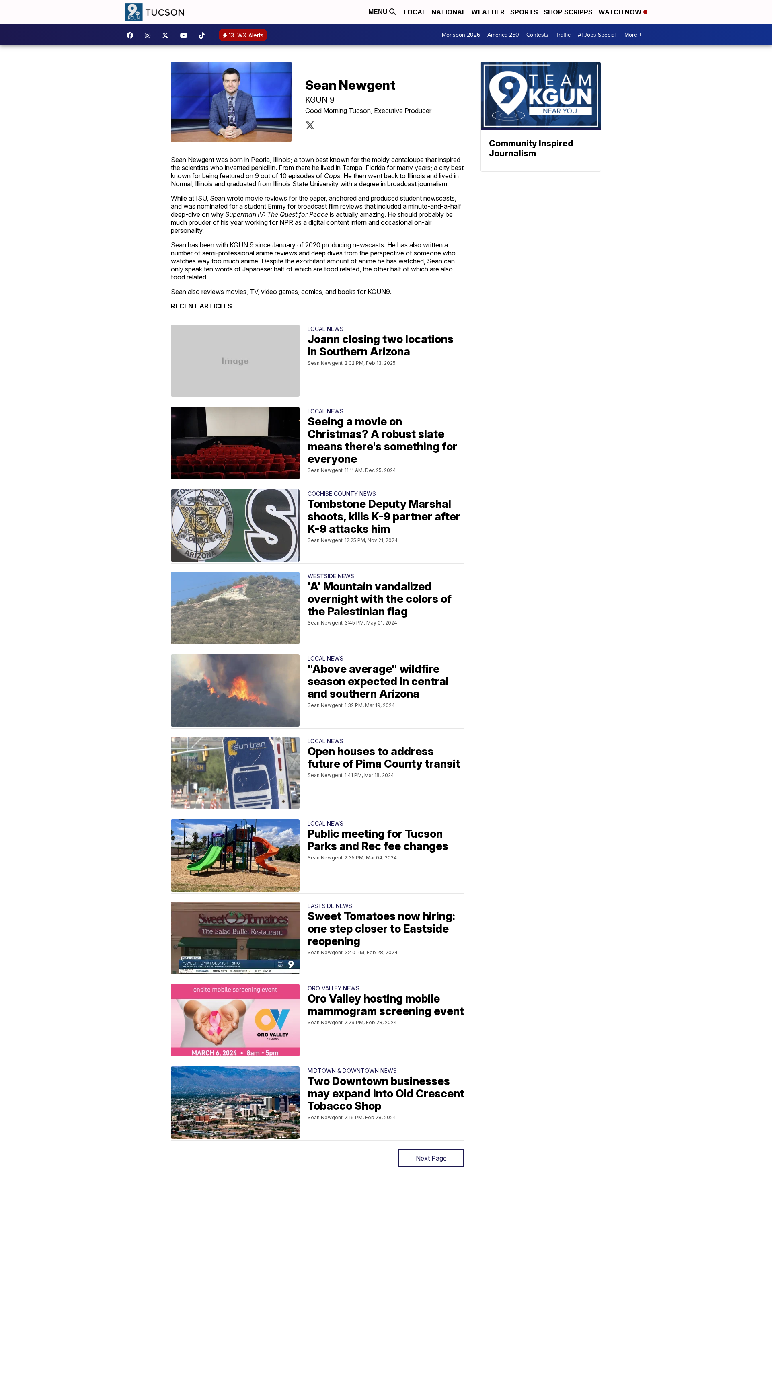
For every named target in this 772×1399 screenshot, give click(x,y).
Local (415, 12)
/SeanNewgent (310, 125)
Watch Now (620, 12)
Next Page (431, 1158)
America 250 (503, 35)
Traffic (563, 35)
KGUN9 (167, 35)
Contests (537, 35)
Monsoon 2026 (461, 35)
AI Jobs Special (597, 35)
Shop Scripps (568, 12)
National (448, 12)
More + (633, 35)
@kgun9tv (204, 35)
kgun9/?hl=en (149, 35)
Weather (488, 12)
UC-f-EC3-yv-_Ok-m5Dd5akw (185, 35)
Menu (378, 11)
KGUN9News (132, 35)
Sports (524, 12)
